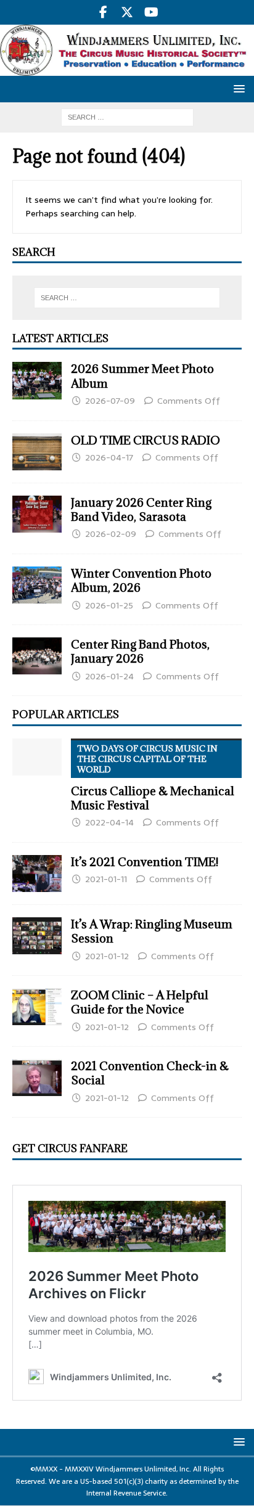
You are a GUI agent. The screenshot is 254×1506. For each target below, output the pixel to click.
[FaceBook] (103, 12)
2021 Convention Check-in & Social (150, 1072)
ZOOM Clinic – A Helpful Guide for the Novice (139, 1002)
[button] (237, 88)
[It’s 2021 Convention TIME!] (37, 873)
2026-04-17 (109, 457)
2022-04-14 (109, 822)
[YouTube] (151, 12)
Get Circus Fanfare (70, 1148)
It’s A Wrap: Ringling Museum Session (151, 931)
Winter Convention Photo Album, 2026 (141, 580)
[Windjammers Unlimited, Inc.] (127, 69)
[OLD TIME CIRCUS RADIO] (37, 451)
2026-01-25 (109, 605)
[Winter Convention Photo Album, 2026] (37, 585)
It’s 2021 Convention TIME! (144, 861)
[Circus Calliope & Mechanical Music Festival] (37, 757)
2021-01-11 (106, 879)
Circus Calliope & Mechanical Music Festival (152, 777)
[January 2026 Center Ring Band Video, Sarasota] (37, 514)
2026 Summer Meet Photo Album (142, 375)
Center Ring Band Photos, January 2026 (140, 651)
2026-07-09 (110, 400)
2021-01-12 (107, 956)
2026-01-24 (109, 676)
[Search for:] (127, 117)
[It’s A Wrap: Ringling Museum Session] (37, 935)
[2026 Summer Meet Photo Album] (37, 380)
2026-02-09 (110, 534)
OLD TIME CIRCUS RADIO (145, 440)
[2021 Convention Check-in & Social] (37, 1077)
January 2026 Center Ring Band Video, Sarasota (141, 509)
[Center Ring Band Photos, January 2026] (37, 655)
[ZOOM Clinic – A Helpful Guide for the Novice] (37, 1006)
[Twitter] (127, 12)
